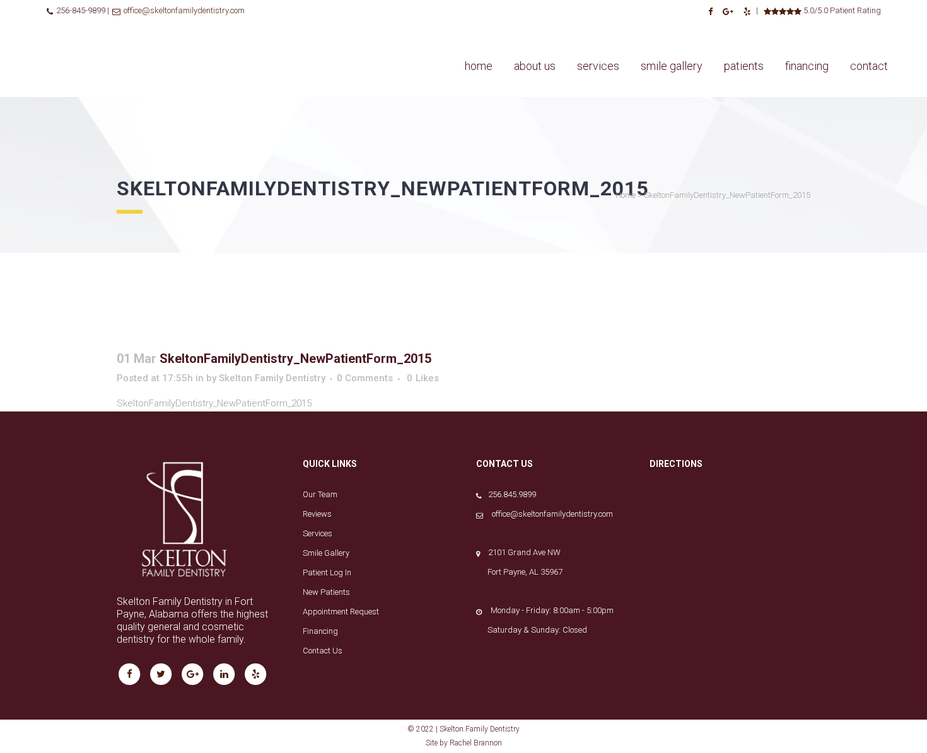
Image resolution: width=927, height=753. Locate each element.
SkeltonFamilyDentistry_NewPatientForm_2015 (214, 403)
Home (625, 195)
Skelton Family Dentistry (272, 378)
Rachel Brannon (476, 743)
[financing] (806, 28)
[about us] (534, 28)
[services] (598, 28)
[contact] (869, 28)
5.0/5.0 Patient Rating (841, 10)
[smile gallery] (671, 28)
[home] (478, 28)
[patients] (743, 28)
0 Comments (365, 378)
